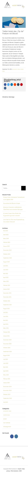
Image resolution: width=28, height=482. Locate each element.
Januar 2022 (6, 289)
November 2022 (7, 250)
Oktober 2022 (6, 254)
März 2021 (6, 328)
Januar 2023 (6, 246)
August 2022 (6, 262)
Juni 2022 (5, 269)
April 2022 (5, 277)
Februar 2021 (6, 332)
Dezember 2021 (7, 293)
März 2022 (6, 281)
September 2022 (7, 258)
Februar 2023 (6, 242)
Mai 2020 (5, 367)
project (5, 418)
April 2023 (5, 234)
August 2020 (6, 355)
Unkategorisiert (7, 426)
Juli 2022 (5, 265)
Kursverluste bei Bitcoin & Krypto (11, 203)
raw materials (6, 422)
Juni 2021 (5, 316)
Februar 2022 (6, 285)
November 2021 (7, 297)
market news (6, 415)
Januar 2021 (6, 336)
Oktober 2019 (6, 394)
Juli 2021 (5, 312)
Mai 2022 (5, 273)
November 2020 (7, 343)
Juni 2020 (5, 363)
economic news (16, 69)
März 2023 (6, 238)
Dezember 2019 (7, 386)
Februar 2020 (6, 378)
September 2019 (7, 398)
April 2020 (5, 371)
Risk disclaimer (14, 471)
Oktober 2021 (6, 301)
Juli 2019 (5, 402)
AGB (20, 471)
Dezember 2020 (7, 339)
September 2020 (7, 351)
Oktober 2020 (6, 347)
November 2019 (7, 390)
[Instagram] (16, 436)
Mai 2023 (5, 230)
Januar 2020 (6, 382)
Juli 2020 (5, 359)
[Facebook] (12, 436)
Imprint (19, 468)
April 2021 (5, 324)
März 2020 (6, 375)
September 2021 (7, 304)
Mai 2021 (5, 320)
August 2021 (6, 308)
